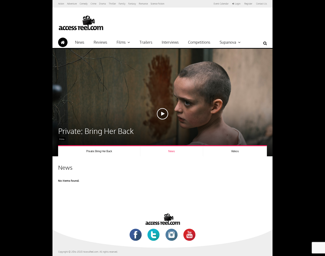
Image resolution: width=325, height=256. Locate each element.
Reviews (100, 42)
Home (63, 42)
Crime (93, 3)
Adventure (72, 3)
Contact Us (261, 3)
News (79, 42)
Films (121, 42)
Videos (235, 151)
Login (238, 4)
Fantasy (132, 3)
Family (122, 3)
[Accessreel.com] (80, 30)
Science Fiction (157, 3)
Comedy (84, 3)
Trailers (145, 42)
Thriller (112, 3)
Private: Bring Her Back (99, 151)
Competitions (199, 42)
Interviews (170, 42)
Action (61, 3)
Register (248, 4)
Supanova (228, 42)
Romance (143, 3)
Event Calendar (221, 3)
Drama (102, 3)
